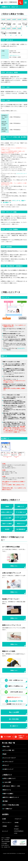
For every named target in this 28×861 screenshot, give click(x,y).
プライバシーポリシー (6, 822)
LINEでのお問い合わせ (16, 692)
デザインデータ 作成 (24, 24)
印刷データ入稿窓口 (7, 523)
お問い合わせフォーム (14, 55)
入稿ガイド (14, 726)
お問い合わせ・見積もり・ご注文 (11, 786)
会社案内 (5, 814)
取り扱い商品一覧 (8, 743)
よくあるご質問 (7, 517)
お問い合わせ (3, 24)
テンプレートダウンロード (21, 518)
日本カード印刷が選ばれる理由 (10, 805)
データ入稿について (21, 512)
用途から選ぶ (6, 746)
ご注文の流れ (15, 719)
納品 (19, 33)
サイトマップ (5, 831)
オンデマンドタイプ (7, 761)
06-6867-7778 (16, 701)
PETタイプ (5, 765)
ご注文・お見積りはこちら (15, 680)
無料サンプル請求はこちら (15, 686)
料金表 (7, 506)
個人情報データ (7, 202)
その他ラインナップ (7, 769)
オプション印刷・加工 (8, 750)
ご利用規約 (4, 826)
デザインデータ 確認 (3, 33)
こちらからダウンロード (21, 173)
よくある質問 (15, 712)
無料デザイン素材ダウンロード (10, 797)
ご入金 (19, 24)
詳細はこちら (14, 566)
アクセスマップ (18, 818)
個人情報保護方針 (21, 529)
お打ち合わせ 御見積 (8, 24)
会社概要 (4, 818)
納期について (21, 506)
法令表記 (7, 529)
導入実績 (4, 801)
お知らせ (16, 826)
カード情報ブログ (7, 808)
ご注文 (14, 24)
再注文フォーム (21, 523)
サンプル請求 (7, 736)
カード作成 (8, 33)
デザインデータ (16, 200)
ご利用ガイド (7, 775)
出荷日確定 (14, 33)
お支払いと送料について (7, 512)
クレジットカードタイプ (9, 757)
